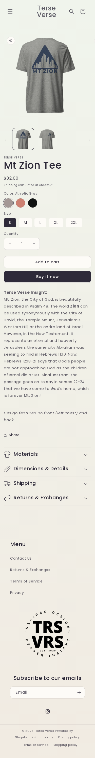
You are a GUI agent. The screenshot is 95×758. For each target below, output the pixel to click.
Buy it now (47, 276)
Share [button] (14, 435)
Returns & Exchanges (30, 569)
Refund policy (42, 737)
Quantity (11, 233)
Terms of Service (26, 581)
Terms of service (35, 745)
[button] (10, 11)
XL (56, 222)
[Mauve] (20, 203)
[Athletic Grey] (8, 203)
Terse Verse (44, 731)
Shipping (10, 185)
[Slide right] (89, 140)
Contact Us (21, 558)
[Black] (32, 203)
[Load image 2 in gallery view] (47, 139)
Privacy (17, 592)
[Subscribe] (79, 692)
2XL (74, 222)
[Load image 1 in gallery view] (23, 139)
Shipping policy (65, 745)
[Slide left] (5, 140)
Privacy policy (69, 737)
